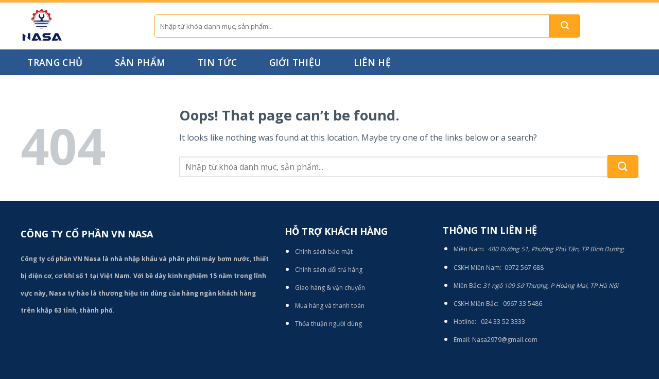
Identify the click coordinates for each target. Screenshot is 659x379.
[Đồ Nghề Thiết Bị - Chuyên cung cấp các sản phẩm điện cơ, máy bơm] (80, 26)
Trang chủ (54, 62)
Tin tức (217, 62)
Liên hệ (372, 62)
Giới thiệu (295, 62)
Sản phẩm (140, 62)
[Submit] (564, 26)
